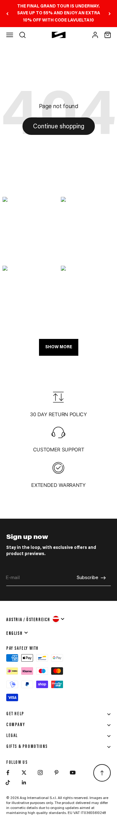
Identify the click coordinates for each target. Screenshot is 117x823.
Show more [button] (58, 347)
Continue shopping (58, 127)
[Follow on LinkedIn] (24, 782)
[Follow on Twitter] (24, 772)
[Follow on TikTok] (8, 782)
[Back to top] (102, 773)
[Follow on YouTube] (73, 772)
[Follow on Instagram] (40, 772)
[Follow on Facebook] (8, 772)
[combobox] (35, 619)
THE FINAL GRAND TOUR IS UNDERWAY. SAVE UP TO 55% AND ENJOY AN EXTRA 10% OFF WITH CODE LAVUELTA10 (58, 13)
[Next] (110, 13)
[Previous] (7, 13)
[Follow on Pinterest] (56, 772)
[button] (29, 229)
